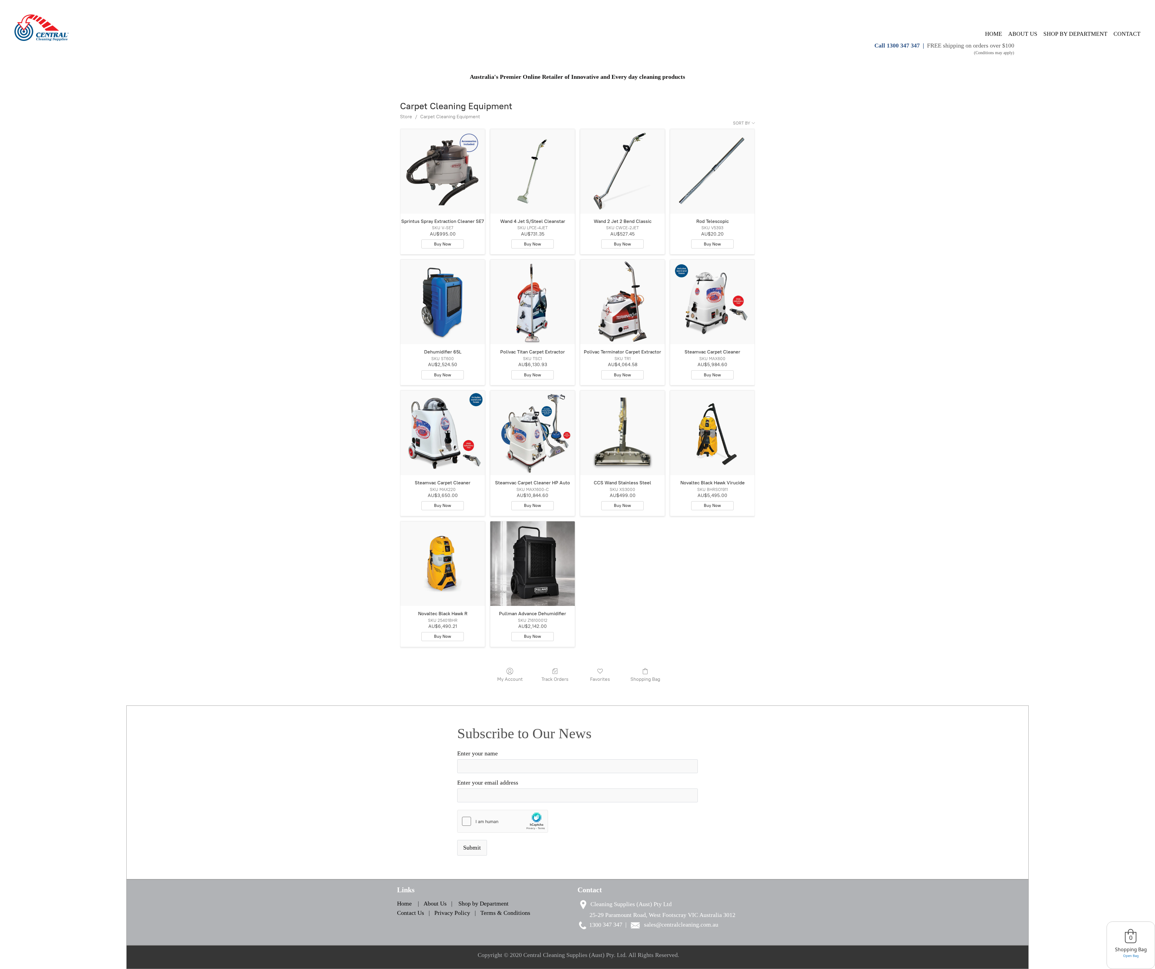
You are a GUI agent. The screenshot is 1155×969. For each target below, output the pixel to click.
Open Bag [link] (1131, 955)
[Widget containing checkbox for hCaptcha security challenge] (502, 821)
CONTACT (1127, 34)
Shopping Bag (645, 679)
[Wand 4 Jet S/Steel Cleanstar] (532, 171)
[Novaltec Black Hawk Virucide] (712, 432)
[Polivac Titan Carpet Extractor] (532, 302)
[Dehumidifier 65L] (442, 302)
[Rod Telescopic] (712, 171)
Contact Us (410, 912)
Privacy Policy (452, 912)
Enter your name (477, 753)
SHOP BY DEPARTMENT (1075, 34)
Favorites (600, 679)
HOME (993, 34)
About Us (436, 903)
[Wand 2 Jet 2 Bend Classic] (622, 171)
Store (406, 116)
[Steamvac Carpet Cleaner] (712, 302)
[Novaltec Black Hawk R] (442, 563)
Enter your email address (487, 782)
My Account (510, 679)
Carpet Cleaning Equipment (450, 116)
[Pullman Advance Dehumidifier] (532, 563)
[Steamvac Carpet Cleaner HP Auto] (532, 432)
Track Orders (554, 679)
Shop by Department (483, 903)
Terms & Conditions (505, 912)
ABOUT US (1022, 34)
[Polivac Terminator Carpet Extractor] (622, 302)
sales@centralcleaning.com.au (681, 924)
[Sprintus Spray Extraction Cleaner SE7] (442, 171)
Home (404, 903)
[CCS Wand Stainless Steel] (622, 432)
